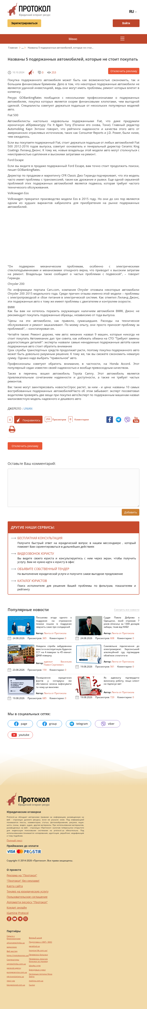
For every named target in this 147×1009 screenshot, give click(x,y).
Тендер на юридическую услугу (27, 891)
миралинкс (12, 947)
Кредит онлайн (17, 907)
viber (111, 724)
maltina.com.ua (36, 980)
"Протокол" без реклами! (23, 880)
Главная (13, 47)
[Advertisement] (73, 237)
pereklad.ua (34, 946)
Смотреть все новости (126, 609)
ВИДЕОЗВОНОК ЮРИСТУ (35, 553)
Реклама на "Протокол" (22, 875)
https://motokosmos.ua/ (18, 955)
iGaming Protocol (18, 913)
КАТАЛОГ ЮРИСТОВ (32, 581)
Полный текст (14, 840)
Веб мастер (12, 951)
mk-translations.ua (15, 976)
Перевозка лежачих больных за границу (38, 960)
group (53, 724)
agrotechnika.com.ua (16, 964)
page (24, 724)
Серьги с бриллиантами (13, 937)
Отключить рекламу (123, 71)
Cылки (32, 985)
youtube (24, 735)
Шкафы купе (35, 965)
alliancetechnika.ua (16, 943)
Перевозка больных (38, 954)
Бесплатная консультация (39, 538)
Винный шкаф (35, 938)
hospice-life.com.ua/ (38, 950)
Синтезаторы (13, 959)
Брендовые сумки (37, 970)
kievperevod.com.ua (16, 985)
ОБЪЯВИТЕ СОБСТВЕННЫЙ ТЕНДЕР (43, 569)
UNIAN (28, 408)
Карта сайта (15, 886)
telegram (82, 724)
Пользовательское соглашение (27, 897)
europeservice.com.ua (17, 972)
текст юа (11, 980)
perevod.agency (14, 968)
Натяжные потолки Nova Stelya (40, 975)
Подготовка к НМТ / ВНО (40, 942)
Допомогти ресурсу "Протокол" (27, 902)
